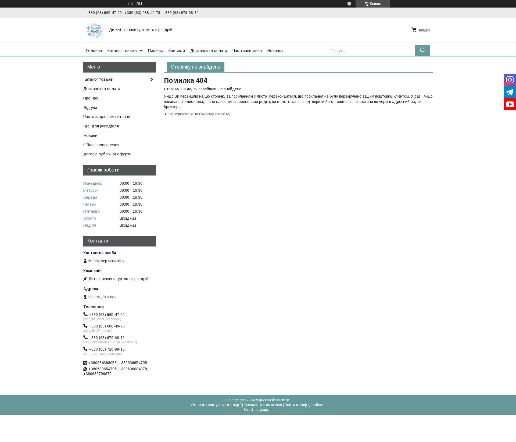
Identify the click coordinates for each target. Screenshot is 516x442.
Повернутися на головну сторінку (200, 114)
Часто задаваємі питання (106, 116)
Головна (94, 50)
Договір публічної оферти (107, 154)
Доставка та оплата (208, 50)
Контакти (176, 50)
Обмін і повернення (101, 144)
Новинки (275, 50)
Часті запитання (247, 50)
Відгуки (90, 107)
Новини (90, 135)
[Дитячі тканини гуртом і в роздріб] (94, 30)
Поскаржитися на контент (263, 405)
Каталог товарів (122, 50)
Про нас (155, 50)
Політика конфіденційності (305, 405)
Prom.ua (283, 400)
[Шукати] (422, 50)
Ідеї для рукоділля (101, 126)
